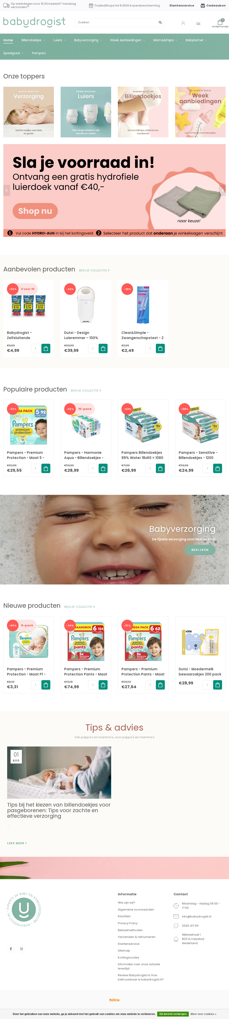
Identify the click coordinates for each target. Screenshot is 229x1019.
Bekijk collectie (93, 270)
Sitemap (124, 950)
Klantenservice (182, 5)
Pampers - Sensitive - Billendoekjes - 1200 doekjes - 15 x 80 (198, 457)
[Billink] (114, 1000)
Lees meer (16, 843)
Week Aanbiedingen (125, 40)
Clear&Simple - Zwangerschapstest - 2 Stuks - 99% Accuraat (142, 337)
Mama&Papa (163, 40)
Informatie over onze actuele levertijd (139, 966)
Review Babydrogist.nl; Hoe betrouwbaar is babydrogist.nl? (141, 977)
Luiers (57, 40)
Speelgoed (11, 53)
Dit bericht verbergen (173, 1014)
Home (8, 40)
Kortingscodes (128, 957)
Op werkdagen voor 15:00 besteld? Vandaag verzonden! (43, 5)
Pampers (39, 53)
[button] (6, 190)
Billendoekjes (31, 40)
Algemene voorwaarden (136, 909)
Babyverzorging (86, 40)
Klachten (124, 916)
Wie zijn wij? (126, 902)
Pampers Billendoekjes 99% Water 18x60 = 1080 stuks (142, 457)
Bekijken (200, 550)
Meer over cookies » (203, 1014)
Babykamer (195, 40)
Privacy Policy (128, 923)
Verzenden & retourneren (136, 937)
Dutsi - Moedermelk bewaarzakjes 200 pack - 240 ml (200, 674)
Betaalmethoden (130, 930)
